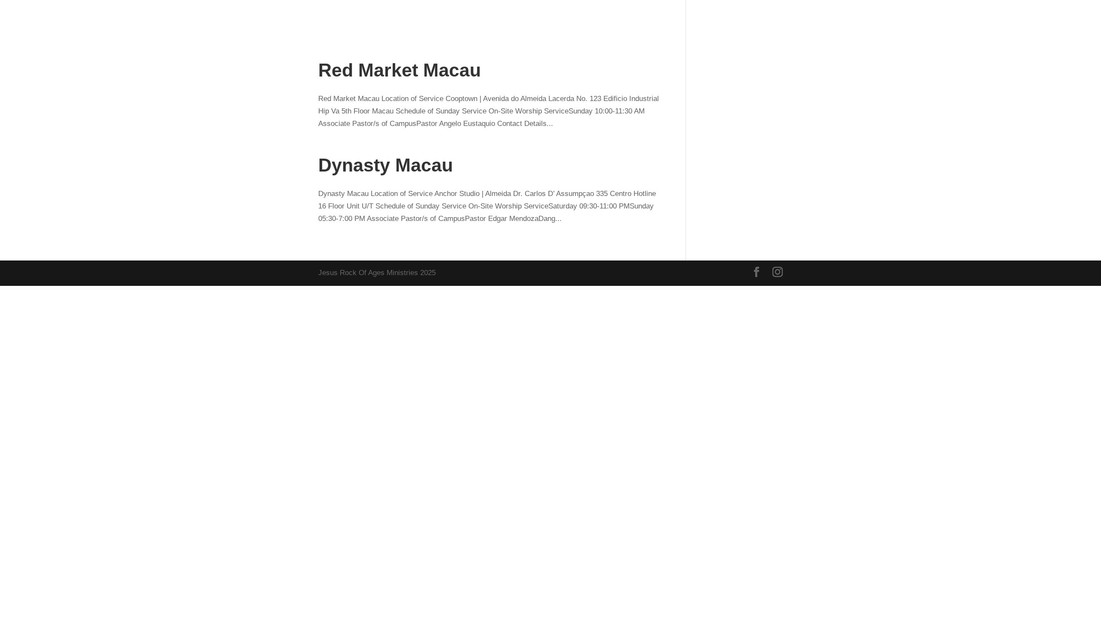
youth (997, 19)
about (791, 19)
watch (835, 19)
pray (876, 19)
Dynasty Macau (385, 165)
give (750, 19)
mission (957, 19)
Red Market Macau (399, 70)
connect (913, 19)
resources (1041, 19)
